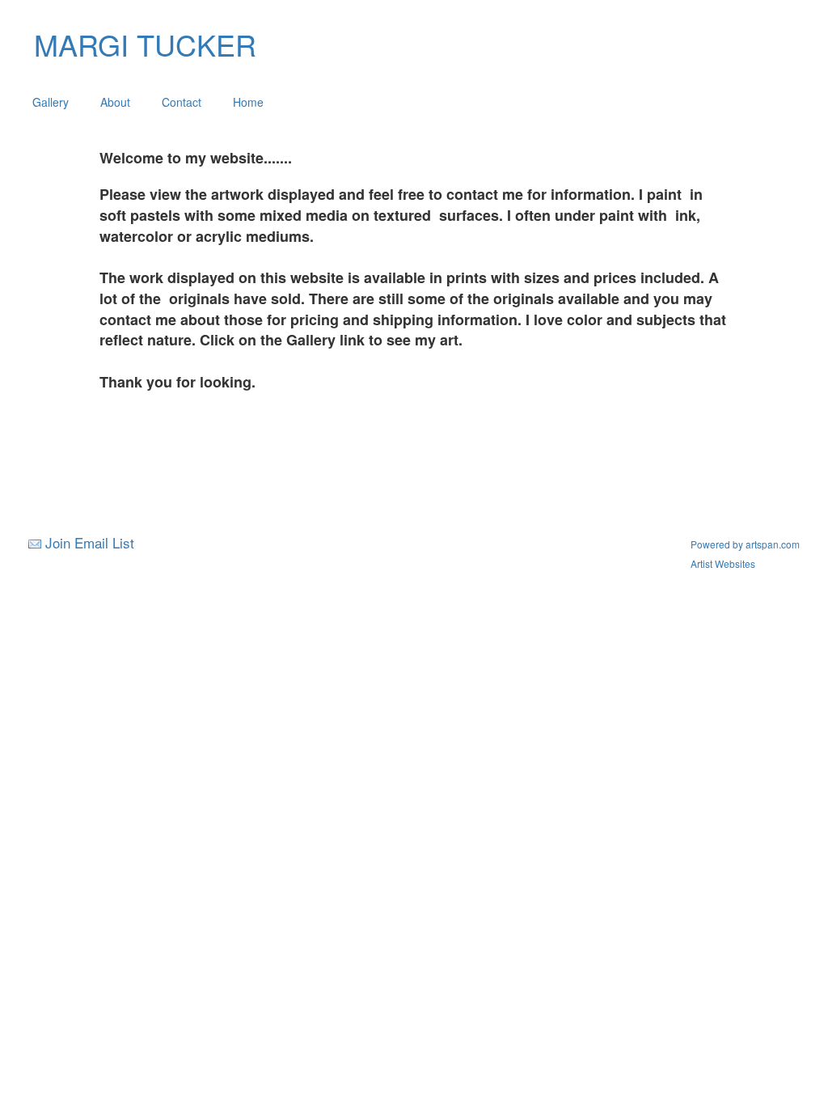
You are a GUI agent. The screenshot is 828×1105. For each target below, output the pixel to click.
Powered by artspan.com (745, 544)
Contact (181, 102)
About (115, 102)
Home (248, 102)
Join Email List (89, 542)
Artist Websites (723, 563)
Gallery (50, 102)
